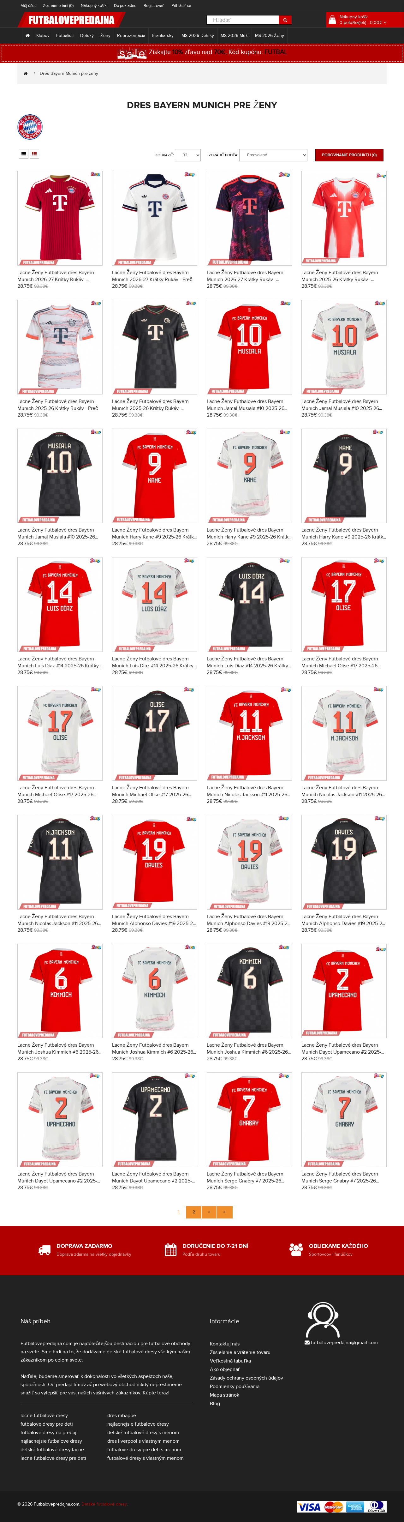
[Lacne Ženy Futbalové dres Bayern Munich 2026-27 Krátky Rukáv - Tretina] (249, 217)
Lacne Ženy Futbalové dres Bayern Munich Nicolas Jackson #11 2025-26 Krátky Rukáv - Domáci (247, 795)
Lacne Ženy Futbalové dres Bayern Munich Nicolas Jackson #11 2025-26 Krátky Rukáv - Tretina (57, 923)
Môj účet (28, 5)
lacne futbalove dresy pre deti (53, 1458)
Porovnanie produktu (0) (349, 155)
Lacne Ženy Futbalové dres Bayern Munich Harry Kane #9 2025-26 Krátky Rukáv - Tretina (343, 537)
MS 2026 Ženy (269, 35)
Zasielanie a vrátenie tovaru (240, 1352)
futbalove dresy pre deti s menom (144, 1450)
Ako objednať (225, 1369)
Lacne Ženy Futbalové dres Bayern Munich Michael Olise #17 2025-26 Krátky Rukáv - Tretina (150, 795)
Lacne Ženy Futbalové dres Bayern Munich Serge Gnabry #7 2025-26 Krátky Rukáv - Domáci (245, 1181)
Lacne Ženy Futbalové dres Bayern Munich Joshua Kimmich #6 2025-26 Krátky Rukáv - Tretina (247, 1052)
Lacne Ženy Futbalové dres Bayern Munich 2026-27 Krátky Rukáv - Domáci (55, 279)
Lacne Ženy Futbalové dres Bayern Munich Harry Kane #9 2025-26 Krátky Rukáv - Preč (249, 537)
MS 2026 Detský (197, 35)
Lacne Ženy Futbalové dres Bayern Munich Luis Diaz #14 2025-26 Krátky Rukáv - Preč (152, 666)
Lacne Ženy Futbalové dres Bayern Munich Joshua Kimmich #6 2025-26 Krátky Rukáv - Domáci (57, 1052)
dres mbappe (121, 1415)
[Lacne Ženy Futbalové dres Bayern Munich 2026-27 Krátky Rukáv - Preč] (154, 217)
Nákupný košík (94, 5)
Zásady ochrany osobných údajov (246, 1378)
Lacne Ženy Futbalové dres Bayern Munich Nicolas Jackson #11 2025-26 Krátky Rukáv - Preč (341, 795)
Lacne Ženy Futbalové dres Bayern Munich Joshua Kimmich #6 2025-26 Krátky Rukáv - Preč (152, 1052)
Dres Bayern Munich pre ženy (69, 73)
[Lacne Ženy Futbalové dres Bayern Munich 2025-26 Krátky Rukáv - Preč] (60, 346)
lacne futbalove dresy (44, 1415)
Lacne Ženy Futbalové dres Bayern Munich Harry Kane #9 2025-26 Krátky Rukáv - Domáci (154, 537)
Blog (215, 1403)
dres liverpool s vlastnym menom (143, 1441)
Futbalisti (65, 35)
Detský (87, 35)
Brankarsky (163, 35)
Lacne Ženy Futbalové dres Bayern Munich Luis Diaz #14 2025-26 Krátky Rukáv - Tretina (247, 666)
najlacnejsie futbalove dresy (51, 1441)
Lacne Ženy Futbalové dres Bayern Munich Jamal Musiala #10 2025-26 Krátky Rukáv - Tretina (56, 537)
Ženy (105, 35)
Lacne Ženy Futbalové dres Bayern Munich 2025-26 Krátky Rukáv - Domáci (339, 279)
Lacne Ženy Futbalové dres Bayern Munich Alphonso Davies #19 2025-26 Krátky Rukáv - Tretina (343, 923)
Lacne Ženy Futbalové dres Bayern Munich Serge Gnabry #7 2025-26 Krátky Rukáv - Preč (339, 1181)
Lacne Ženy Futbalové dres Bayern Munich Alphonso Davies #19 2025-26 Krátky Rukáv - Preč (248, 923)
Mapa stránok (224, 1395)
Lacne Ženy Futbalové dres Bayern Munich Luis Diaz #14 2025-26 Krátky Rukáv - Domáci (58, 666)
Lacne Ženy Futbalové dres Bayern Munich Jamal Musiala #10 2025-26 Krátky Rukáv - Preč (340, 408)
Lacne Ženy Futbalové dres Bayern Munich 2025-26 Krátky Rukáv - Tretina (150, 408)
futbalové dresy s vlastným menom (145, 1458)
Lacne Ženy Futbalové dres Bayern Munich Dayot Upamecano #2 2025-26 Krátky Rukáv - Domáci (341, 1052)
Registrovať (154, 5)
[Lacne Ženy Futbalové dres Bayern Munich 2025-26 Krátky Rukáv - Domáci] (344, 217)
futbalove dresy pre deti (47, 1424)
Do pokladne (125, 5)
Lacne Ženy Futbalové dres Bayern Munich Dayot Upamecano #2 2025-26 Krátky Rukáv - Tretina (152, 1181)
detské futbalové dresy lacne (52, 1450)
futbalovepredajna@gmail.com (344, 1342)
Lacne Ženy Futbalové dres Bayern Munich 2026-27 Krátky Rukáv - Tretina (245, 279)
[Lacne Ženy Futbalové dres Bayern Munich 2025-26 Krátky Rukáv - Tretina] (154, 346)
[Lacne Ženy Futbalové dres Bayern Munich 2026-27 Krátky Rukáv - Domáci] (60, 217)
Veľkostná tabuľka (230, 1361)
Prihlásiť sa (181, 5)
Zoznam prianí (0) (58, 5)
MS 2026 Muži (234, 35)
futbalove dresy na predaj (48, 1432)
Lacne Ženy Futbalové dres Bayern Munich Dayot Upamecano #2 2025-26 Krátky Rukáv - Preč (57, 1181)
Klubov (43, 35)
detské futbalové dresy (132, 1352)
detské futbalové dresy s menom (143, 1432)
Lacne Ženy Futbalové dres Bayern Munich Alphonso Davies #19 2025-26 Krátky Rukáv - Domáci (154, 923)
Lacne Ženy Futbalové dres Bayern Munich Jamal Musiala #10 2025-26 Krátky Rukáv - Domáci (245, 408)
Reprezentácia (131, 35)
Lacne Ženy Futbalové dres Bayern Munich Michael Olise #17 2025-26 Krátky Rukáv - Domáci (339, 666)
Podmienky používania (234, 1386)
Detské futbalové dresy (104, 1504)
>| (224, 1212)
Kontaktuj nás (225, 1344)
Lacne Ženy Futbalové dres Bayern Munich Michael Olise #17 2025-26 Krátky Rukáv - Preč (55, 795)
